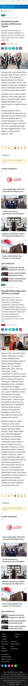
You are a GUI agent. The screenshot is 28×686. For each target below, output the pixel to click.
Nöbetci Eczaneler (6, 659)
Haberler (6, 10)
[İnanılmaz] (21, 145)
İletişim (21, 672)
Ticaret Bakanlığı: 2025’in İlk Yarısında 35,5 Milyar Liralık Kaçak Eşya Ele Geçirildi (13, 190)
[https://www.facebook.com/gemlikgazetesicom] (2, 666)
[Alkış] (5, 145)
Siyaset (4, 639)
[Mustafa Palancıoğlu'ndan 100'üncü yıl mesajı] (14, 341)
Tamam (17, 684)
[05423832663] (15, 666)
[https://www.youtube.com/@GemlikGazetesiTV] (12, 666)
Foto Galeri (4, 641)
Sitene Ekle (10, 672)
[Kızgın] (15, 145)
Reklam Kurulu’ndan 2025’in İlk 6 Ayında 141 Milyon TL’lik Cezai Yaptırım (13, 235)
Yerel (10, 10)
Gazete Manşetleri (6, 656)
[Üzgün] (25, 145)
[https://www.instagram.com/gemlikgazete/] (9, 666)
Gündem (4, 636)
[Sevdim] (9, 145)
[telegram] (13, 48)
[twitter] (6, 48)
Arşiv (11, 646)
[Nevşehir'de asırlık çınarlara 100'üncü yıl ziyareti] (14, 60)
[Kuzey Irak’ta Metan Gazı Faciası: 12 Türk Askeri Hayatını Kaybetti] (14, 246)
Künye (16, 672)
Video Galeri (4, 644)
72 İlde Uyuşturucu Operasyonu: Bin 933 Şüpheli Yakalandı (13, 213)
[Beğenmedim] (12, 145)
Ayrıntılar (12, 684)
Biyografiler (4, 650)
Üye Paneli (13, 641)
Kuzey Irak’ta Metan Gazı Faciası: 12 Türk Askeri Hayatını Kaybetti (12, 257)
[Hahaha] (18, 145)
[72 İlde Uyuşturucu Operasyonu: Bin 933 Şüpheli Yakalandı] (14, 202)
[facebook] (2, 48)
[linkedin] (16, 48)
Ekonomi (17, 634)
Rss (5, 672)
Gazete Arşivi (14, 648)
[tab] (5, 155)
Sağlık (17, 636)
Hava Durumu (5, 654)
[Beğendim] (2, 145)
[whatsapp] (9, 48)
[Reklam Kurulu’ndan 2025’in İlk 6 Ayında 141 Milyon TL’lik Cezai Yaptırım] (14, 224)
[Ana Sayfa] (1, 11)
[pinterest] (20, 48)
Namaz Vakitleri (5, 661)
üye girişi (19, 160)
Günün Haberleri (15, 644)
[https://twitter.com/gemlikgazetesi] (5, 666)
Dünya (4, 634)
